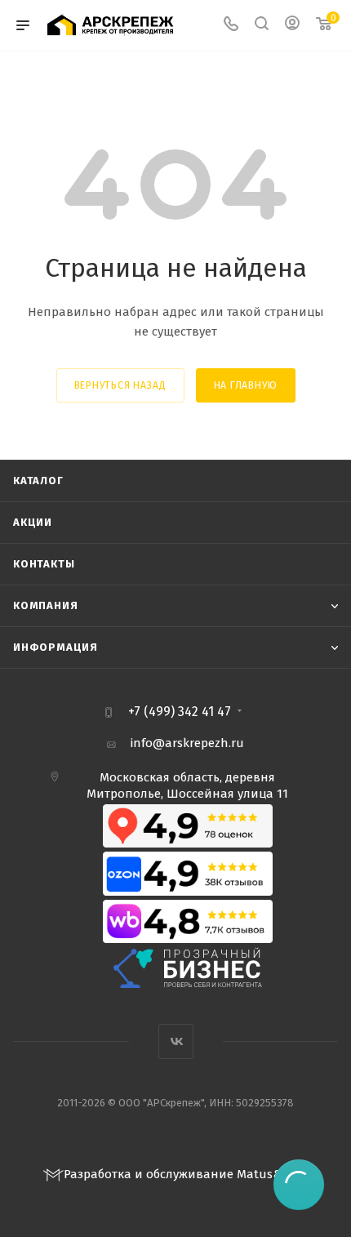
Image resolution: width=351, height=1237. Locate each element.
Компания (45, 605)
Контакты (43, 564)
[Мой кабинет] (292, 25)
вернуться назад (120, 385)
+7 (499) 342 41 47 (179, 712)
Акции (32, 522)
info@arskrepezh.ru (187, 743)
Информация (55, 647)
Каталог (38, 480)
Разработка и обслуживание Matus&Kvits (186, 1174)
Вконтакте (175, 1041)
